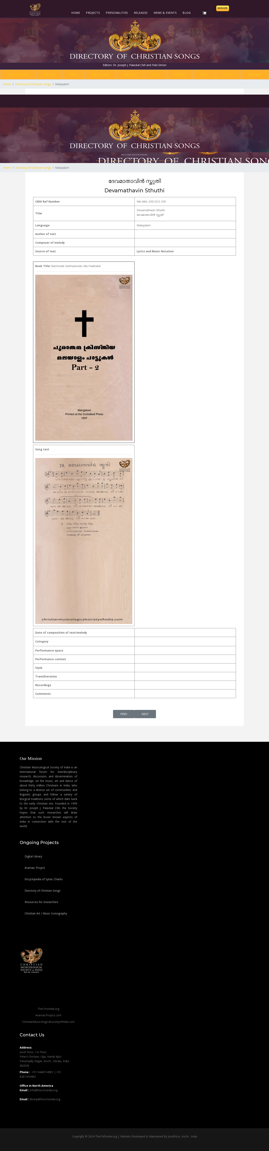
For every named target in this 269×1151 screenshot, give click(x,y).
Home (75, 13)
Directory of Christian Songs (42, 890)
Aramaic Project (34, 868)
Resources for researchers (41, 902)
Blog (187, 13)
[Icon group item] (23, 1107)
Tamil (204, 74)
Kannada (255, 74)
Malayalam (100, 74)
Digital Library (33, 856)
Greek (155, 74)
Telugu (228, 74)
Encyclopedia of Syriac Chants (43, 879)
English (49, 74)
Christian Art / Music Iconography (45, 913)
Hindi (73, 74)
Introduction (18, 74)
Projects (93, 13)
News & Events (165, 13)
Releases (141, 13)
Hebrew (180, 74)
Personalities (117, 13)
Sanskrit (130, 74)
